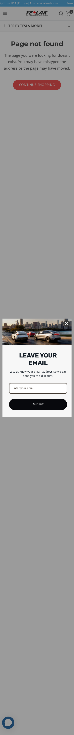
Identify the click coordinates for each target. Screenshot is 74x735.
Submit (38, 404)
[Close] (67, 323)
